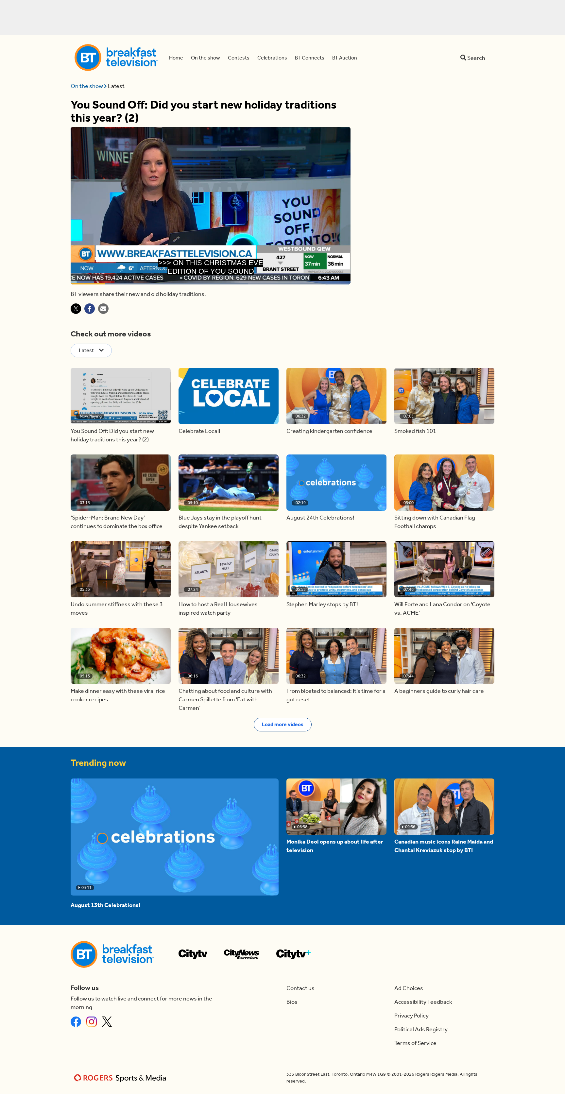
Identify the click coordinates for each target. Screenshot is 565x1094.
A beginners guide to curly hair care (439, 690)
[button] (121, 396)
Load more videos (282, 724)
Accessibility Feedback (423, 1001)
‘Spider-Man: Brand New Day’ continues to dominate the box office (117, 522)
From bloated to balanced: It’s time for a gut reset (335, 695)
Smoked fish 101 (415, 431)
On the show (87, 86)
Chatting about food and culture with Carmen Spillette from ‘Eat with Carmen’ (225, 699)
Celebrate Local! (199, 431)
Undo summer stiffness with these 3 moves (117, 608)
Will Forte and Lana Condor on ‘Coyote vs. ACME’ (442, 608)
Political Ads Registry (421, 1029)
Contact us (300, 988)
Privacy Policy (411, 1015)
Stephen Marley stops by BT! (322, 604)
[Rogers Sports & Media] (121, 1078)
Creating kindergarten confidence (329, 431)
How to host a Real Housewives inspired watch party (218, 608)
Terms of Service (415, 1043)
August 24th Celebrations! (320, 517)
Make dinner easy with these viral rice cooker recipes (118, 695)
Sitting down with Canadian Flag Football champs (434, 522)
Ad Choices (408, 988)
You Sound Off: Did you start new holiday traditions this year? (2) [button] (112, 435)
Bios (292, 1001)
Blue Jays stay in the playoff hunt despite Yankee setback (220, 522)
